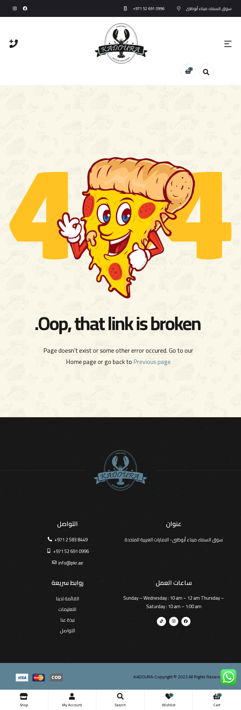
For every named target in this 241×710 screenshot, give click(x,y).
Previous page (152, 361)
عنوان (174, 523)
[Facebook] (25, 8)
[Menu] (228, 43)
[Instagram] (14, 8)
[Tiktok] (161, 621)
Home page (81, 361)
